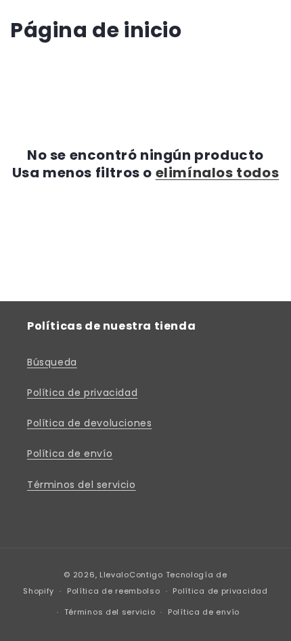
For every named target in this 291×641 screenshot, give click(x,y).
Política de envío (69, 453)
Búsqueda (52, 362)
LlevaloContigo (131, 574)
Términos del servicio (81, 484)
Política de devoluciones (89, 423)
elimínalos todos (217, 172)
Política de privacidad (82, 392)
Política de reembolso (113, 590)
